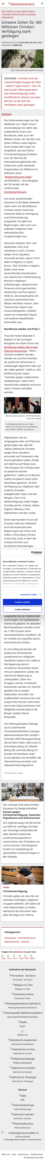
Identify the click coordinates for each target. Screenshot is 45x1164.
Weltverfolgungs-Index (18, 176)
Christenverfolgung (15, 192)
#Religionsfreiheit (12, 941)
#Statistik (25, 941)
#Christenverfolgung (27, 938)
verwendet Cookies (28, 594)
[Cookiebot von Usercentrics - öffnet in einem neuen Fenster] (31, 552)
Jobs (14, 1154)
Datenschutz (37, 1154)
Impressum (23, 1154)
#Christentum (10, 938)
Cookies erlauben (22, 602)
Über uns (6, 1154)
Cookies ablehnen (22, 609)
